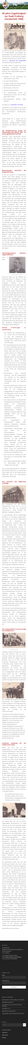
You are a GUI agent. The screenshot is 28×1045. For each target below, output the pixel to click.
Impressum (4, 1032)
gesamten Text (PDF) (17, 104)
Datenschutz (5, 1035)
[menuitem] (20, 3)
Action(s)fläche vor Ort (6, 1008)
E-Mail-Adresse (5, 980)
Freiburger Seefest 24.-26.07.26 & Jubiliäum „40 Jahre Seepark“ (13, 999)
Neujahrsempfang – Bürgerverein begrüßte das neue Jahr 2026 (13, 1013)
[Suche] (20, 3)
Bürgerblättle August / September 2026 (8, 1011)
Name (3, 975)
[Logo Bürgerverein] (11, 4)
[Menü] (24, 3)
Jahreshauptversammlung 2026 (7, 1002)
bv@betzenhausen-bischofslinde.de (13, 957)
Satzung (4, 1037)
